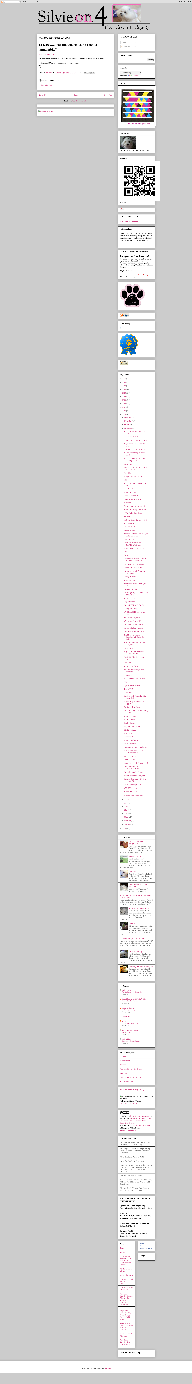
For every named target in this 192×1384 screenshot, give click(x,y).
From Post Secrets (135, 856)
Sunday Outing (129, 723)
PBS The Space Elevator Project (135, 520)
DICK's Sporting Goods (132, 784)
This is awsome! (129, 523)
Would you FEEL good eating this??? (134, 613)
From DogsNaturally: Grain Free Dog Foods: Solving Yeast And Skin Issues (125, 1313)
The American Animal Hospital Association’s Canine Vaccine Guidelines (125, 1260)
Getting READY (130, 576)
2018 (124, 382)
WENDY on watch (131, 788)
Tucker (124, 1021)
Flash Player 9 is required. (129, 1103)
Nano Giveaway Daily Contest (135, 564)
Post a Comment (47, 85)
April (126, 813)
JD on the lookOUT (131, 740)
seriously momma (130, 716)
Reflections (128, 464)
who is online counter (40, 113)
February (127, 820)
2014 (124, 396)
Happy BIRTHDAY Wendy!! (134, 605)
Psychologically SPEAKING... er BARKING (136, 593)
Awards (122, 1252)
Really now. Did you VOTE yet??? (136, 440)
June (126, 806)
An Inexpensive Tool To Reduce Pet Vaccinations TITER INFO (127, 1326)
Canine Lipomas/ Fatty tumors (126, 1335)
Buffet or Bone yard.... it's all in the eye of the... (135, 780)
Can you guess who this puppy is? (141, 966)
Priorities (132, 923)
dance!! (126, 555)
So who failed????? (131, 496)
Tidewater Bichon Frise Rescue (131, 1069)
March (126, 817)
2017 (124, 386)
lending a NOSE (130, 756)
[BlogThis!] (87, 73)
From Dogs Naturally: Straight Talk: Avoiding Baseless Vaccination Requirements (126, 1299)
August (127, 799)
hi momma (127, 502)
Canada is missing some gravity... (135, 506)
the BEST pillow (130, 743)
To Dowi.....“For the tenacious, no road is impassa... (136, 534)
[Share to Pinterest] (94, 73)
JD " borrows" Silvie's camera (134, 678)
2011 (124, 407)
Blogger (108, 1368)
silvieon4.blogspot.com (141, 1125)
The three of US (129, 598)
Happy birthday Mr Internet (133, 772)
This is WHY (128, 689)
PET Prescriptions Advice (126, 1270)
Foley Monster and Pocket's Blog (134, 999)
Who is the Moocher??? (132, 621)
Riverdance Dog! (130, 530)
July (126, 803)
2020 (124, 378)
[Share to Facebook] (91, 73)
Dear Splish (133, 871)
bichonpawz (126, 990)
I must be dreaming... (136, 951)
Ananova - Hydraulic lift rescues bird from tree (135, 468)
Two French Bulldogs (130, 1030)
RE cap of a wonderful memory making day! (135, 572)
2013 (124, 400)
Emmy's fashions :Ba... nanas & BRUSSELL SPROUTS (135, 559)
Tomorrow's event (130, 580)
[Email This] (85, 73)
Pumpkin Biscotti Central (133, 476)
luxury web (124, 1073)
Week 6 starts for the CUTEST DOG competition (135, 751)
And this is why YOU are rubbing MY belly (136, 711)
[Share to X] (89, 73)
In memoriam (128, 692)
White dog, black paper (130, 1010)
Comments (126, 46)
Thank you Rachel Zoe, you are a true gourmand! (140, 842)
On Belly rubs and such (132, 707)
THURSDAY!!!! (130, 516)
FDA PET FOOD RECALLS (130, 1077)
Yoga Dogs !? (129, 675)
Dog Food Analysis (126, 1275)
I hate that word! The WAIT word (136, 449)
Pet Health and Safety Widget (132, 1089)
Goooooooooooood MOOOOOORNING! (133, 767)
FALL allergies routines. (132, 499)
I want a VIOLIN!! (130, 539)
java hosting (45, 113)
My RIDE (127, 473)
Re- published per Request (133, 628)
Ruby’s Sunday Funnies (130, 1001)
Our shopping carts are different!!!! (136, 747)
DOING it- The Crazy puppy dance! (134, 658)
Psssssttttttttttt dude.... (131, 589)
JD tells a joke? (129, 719)
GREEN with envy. (131, 730)
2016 (124, 389)
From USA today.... (131, 489)
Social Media (126, 1032)
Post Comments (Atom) (80, 101)
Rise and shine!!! (130, 527)
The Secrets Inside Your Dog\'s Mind (135, 484)
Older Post (108, 95)
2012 (124, 403)
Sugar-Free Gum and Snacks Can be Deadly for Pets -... (135, 652)
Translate (136, 75)
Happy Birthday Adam (132, 726)
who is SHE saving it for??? (134, 624)
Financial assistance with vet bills (126, 1288)
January (127, 824)
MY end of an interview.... (133, 513)
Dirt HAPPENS (129, 759)
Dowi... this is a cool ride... (47, 54)
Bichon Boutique (143, 275)
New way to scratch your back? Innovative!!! (135, 670)
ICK (125, 682)
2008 (124, 828)
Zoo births (123, 1056)
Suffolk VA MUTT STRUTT (134, 567)
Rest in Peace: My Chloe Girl (132, 992)
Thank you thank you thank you (135, 509)
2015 (124, 393)
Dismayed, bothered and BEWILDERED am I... (133, 543)
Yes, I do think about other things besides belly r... (135, 697)
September (128, 428)
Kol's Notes (126, 1016)
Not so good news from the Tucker (134, 1023)
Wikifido (123, 1065)
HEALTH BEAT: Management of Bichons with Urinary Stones (136, 896)
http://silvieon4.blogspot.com (140, 1116)
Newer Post (43, 95)
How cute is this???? (131, 437)
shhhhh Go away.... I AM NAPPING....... (138, 885)
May (126, 810)
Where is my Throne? (131, 666)
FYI (125, 480)
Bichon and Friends (126, 1081)
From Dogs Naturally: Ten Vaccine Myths (125, 1342)
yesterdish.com (127, 1039)
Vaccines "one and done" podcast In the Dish (126, 1281)
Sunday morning (130, 492)
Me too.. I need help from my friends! (134, 453)
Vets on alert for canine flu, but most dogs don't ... (135, 459)
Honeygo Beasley (128, 1008)
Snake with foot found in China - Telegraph (135, 643)
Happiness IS (128, 737)
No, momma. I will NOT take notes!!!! (134, 445)
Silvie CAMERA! (130, 791)
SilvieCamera (128, 733)
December (128, 417)
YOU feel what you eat (132, 617)
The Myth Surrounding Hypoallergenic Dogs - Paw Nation (134, 637)
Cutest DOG (128, 648)
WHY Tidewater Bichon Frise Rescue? (134, 432)
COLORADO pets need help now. (133, 938)
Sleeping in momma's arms (133, 795)
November (128, 421)
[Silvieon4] (140, 1245)
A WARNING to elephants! (134, 548)
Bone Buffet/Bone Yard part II (134, 775)
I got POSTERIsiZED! (132, 685)
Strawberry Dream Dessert (131, 1041)
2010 (124, 411)
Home (75, 95)
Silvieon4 (142, 1243)
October (127, 424)
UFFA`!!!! (127, 663)
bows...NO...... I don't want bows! (136, 763)
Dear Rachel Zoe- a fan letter (134, 631)
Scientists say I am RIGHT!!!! (139, 908)
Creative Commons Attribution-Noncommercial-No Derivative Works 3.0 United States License (136, 1120)
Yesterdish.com (125, 1060)
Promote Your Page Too (146, 1248)
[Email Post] (81, 72)
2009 (124, 414)
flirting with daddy (130, 608)
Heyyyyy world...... (131, 601)
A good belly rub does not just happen (134, 702)
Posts (124, 42)
